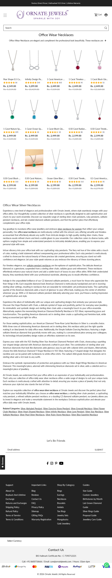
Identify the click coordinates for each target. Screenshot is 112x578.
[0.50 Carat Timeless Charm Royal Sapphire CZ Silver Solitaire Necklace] (78, 161)
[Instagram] (51, 463)
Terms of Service (13, 515)
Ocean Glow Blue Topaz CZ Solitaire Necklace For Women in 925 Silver (56, 178)
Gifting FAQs (37, 515)
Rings (59, 491)
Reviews (35, 495)
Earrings (60, 495)
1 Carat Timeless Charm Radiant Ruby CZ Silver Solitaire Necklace (78, 79)
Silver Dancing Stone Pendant (56, 408)
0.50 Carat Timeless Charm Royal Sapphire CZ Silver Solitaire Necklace (78, 178)
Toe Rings (61, 511)
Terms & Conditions (14, 519)
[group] (10, 83)
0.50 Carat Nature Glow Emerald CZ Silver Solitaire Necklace (34, 178)
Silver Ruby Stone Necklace (58, 414)
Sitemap (35, 511)
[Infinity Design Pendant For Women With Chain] (34, 62)
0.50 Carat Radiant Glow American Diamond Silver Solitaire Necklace (78, 129)
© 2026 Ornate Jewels (47, 574)
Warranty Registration (41, 519)
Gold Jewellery (63, 523)
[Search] (105, 28)
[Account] (106, 14)
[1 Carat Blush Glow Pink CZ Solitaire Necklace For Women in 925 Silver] (100, 62)
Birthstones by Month (93, 499)
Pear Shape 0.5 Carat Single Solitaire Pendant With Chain (12, 79)
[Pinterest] (56, 463)
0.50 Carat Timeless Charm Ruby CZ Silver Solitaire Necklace (100, 129)
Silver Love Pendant (75, 411)
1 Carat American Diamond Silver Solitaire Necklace (56, 79)
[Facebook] (47, 463)
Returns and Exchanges (16, 503)
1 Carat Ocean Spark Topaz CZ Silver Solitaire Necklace (34, 129)
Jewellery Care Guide (92, 519)
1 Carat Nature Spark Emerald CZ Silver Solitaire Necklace (12, 129)
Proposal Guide (89, 515)
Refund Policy (12, 511)
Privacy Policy (38, 507)
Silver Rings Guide (91, 511)
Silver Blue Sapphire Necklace (84, 414)
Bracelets (61, 503)
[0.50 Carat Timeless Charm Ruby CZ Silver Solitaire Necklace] (100, 112)
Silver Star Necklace (94, 411)
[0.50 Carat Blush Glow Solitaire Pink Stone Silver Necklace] (12, 161)
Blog (33, 491)
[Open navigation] (5, 14)
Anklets (60, 507)
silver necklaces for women (70, 229)
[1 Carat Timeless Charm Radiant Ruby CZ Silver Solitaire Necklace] (78, 62)
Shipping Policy (12, 507)
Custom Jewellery (91, 495)
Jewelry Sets (62, 515)
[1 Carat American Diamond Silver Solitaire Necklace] (56, 62)
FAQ (33, 503)
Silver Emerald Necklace (81, 408)
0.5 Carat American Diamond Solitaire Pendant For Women (100, 178)
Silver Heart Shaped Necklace (31, 411)
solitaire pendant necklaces (39, 265)
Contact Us (37, 499)
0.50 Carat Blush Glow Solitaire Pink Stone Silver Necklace (12, 178)
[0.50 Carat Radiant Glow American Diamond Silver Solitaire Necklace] (78, 112)
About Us (10, 491)
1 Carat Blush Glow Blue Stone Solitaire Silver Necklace (56, 129)
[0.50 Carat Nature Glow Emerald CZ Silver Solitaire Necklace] (34, 161)
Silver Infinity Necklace (55, 411)
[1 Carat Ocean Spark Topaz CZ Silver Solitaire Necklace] (34, 112)
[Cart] (95, 14)
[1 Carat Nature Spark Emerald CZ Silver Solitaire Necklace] (12, 112)
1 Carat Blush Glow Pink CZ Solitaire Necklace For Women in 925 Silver (100, 79)
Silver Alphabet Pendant (31, 408)
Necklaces (61, 499)
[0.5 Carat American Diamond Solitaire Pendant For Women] (100, 161)
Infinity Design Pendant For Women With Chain (34, 79)
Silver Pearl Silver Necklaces (32, 414)
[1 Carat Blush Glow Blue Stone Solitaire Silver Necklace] (56, 112)
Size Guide (87, 491)
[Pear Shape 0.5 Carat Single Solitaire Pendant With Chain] (12, 62)
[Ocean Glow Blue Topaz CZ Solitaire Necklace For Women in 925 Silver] (56, 161)
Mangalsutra (62, 519)
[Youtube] (61, 463)
